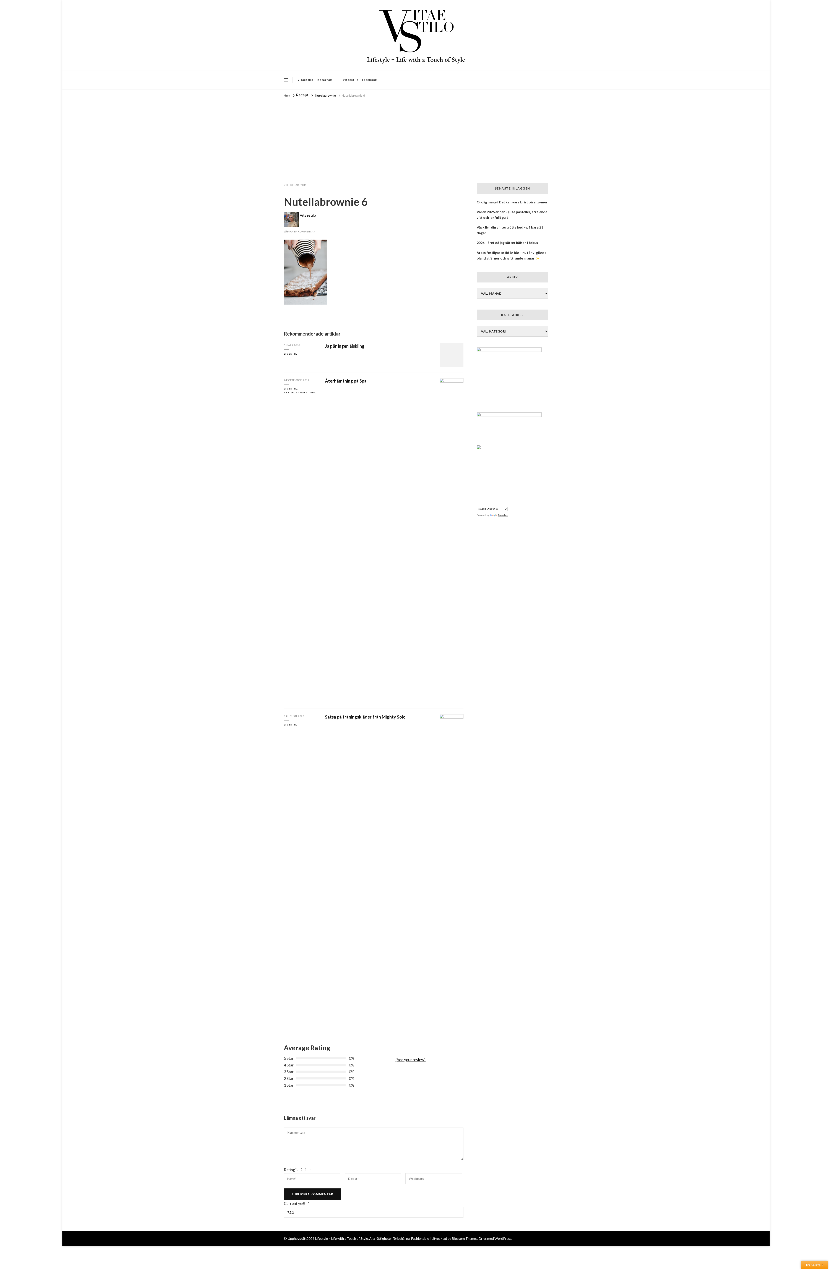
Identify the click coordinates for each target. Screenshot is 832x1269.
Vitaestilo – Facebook (360, 79)
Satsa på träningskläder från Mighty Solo (365, 716)
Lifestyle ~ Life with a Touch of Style (416, 59)
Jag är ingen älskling (344, 346)
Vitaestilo (307, 215)
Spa (313, 392)
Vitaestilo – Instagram (315, 79)
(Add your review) (410, 1059)
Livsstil (290, 353)
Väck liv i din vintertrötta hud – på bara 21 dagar (510, 230)
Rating (290, 1169)
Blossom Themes (464, 1238)
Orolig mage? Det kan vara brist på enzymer (512, 202)
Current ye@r (296, 1203)
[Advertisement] (416, 131)
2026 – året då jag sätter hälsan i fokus (507, 242)
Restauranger (296, 392)
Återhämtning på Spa (346, 380)
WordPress (502, 1238)
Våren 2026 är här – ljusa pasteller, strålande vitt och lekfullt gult (512, 214)
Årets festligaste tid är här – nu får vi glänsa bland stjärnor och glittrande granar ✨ (511, 255)
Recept (302, 94)
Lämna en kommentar (299, 231)
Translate (503, 515)
